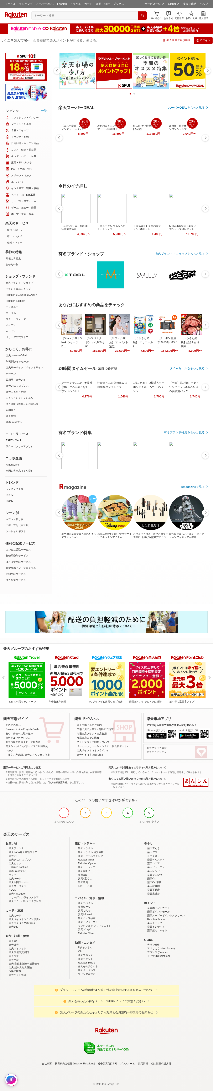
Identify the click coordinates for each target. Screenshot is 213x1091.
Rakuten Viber (86, 933)
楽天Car (151, 878)
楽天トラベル (85, 848)
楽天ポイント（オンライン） (93, 750)
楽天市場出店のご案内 (89, 725)
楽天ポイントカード (158, 907)
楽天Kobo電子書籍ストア (23, 852)
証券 (98, 3)
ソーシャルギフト (16, 531)
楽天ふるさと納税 (16, 391)
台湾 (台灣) (153, 944)
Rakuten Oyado (87, 863)
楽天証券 (14, 944)
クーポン (11, 373)
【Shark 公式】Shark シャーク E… (71, 342)
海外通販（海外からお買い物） (23, 404)
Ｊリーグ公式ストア (17, 337)
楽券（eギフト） (15, 422)
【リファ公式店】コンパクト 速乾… (118, 342)
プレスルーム (127, 1063)
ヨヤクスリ (153, 855)
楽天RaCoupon (17, 893)
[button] (168, 15)
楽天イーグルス (86, 970)
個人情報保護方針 (161, 1063)
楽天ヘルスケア (156, 859)
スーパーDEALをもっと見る (186, 107)
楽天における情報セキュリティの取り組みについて (137, 767)
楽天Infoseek (85, 914)
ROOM (10, 495)
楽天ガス (152, 852)
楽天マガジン (85, 955)
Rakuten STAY (86, 859)
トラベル (75, 3)
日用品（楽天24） (16, 379)
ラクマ (12, 874)
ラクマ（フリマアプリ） (19, 446)
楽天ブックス (16, 848)
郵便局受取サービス (17, 555)
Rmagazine (12, 464)
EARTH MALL (14, 440)
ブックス (118, 3)
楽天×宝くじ (85, 878)
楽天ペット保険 (17, 974)
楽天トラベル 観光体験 (91, 852)
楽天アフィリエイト (89, 922)
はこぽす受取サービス (18, 561)
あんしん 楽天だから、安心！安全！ (195, 782)
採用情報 (143, 1063)
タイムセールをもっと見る (187, 368)
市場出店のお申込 (87, 729)
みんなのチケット (88, 966)
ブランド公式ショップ (18, 288)
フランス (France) (157, 952)
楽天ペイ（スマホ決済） (22, 923)
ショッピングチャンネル (19, 397)
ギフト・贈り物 (14, 519)
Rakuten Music (86, 962)
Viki (80, 951)
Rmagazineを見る (193, 486)
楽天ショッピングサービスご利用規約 (27, 746)
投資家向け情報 (63, 1063)
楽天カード (15, 915)
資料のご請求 (106, 729)
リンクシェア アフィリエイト (94, 925)
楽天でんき (153, 848)
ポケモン (11, 325)
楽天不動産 (153, 889)
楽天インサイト (156, 926)
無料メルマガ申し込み (18, 737)
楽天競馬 (83, 882)
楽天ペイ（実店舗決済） (90, 754)
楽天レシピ (153, 871)
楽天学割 (11, 416)
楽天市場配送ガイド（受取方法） (24, 741)
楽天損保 (14, 956)
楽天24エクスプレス (17, 385)
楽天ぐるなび (154, 874)
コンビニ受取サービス (18, 549)
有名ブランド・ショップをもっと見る (180, 253)
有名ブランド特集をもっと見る (184, 432)
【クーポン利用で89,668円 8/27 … (167, 342)
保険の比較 (15, 971)
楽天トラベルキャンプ (90, 855)
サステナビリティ (157, 752)
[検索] (142, 15)
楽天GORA (84, 871)
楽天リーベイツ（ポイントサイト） (26, 367)
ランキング (26, 3)
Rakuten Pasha (156, 919)
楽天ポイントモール (158, 911)
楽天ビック (15, 863)
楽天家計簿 (153, 893)
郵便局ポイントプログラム (21, 567)
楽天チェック (154, 923)
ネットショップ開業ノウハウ (93, 741)
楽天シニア (153, 863)
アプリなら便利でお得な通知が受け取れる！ (172, 725)
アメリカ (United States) (161, 948)
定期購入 (11, 410)
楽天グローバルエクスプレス (25, 901)
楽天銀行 (14, 941)
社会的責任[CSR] (107, 1063)
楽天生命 (14, 960)
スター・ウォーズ (16, 319)
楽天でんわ (84, 910)
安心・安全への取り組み (19, 733)
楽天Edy (13, 926)
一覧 (44, 110)
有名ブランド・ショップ (19, 282)
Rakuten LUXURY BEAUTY (21, 294)
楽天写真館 (153, 886)
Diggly (9, 501)
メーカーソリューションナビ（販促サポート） (103, 746)
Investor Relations (84, 1063)
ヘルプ (204, 3)
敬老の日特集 (13, 258)
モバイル (10, 3)
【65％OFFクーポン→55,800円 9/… (94, 342)
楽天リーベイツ (17, 886)
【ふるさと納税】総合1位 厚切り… (190, 342)
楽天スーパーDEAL (16, 355)
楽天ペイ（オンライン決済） (25, 919)
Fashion (62, 3)
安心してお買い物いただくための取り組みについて (137, 778)
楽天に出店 (190, 3)
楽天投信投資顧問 (19, 952)
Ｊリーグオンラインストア (24, 897)
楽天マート (15, 878)
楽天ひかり (84, 906)
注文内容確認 (15, 754)
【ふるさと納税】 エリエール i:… (143, 342)
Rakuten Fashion (15, 300)
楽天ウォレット (17, 948)
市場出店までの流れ (88, 737)
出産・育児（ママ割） (18, 525)
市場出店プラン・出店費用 (92, 733)
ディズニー (12, 306)
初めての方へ (13, 725)
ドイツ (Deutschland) (159, 956)
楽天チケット (85, 958)
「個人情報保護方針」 (58, 782)
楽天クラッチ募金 (157, 748)
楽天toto (82, 874)
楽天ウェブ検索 (86, 918)
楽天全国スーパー (19, 882)
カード (88, 3)
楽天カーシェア (86, 867)
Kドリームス (85, 886)
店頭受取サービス (16, 573)
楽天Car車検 (154, 882)
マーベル (11, 313)
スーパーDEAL (45, 3)
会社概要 (47, 1063)
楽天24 (13, 855)
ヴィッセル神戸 (86, 973)
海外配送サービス (16, 580)
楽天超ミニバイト (157, 930)
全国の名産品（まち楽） (19, 470)
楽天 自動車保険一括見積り (24, 963)
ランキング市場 (14, 489)
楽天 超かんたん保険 (20, 967)
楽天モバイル (85, 903)
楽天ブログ (84, 929)
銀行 (107, 3)
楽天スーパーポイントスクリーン (166, 915)
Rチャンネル (85, 947)
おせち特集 (12, 264)
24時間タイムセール (17, 361)
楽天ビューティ (156, 867)
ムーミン (11, 331)
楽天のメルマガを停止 (37, 754)
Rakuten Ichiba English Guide (22, 729)
